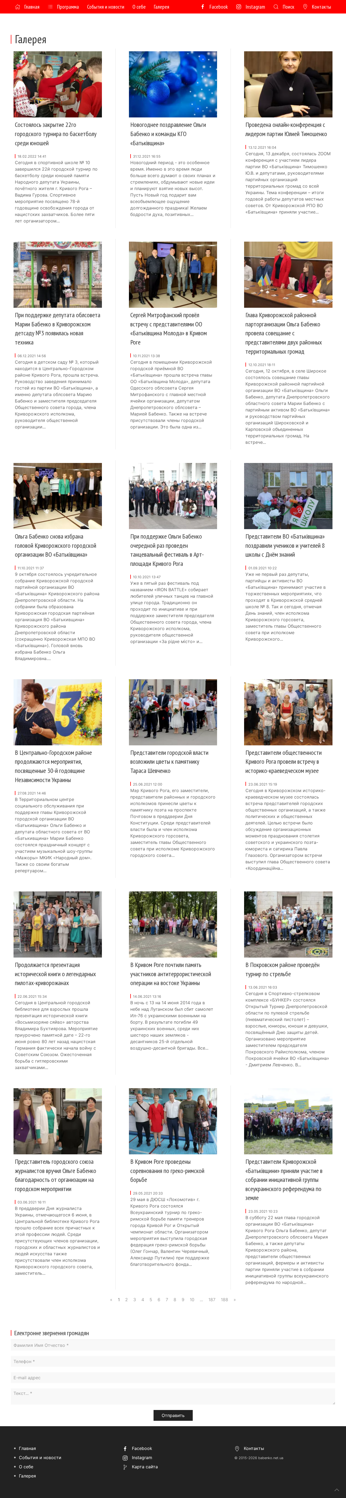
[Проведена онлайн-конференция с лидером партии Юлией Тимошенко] (288, 84)
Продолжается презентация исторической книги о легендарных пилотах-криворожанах (55, 974)
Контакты (321, 6)
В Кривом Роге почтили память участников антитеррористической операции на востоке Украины (170, 974)
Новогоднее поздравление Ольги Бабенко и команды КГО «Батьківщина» (168, 133)
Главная (31, 6)
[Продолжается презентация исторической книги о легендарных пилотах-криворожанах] (58, 924)
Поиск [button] (288, 6)
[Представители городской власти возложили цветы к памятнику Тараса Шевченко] (173, 712)
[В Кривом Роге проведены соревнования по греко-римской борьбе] (173, 1121)
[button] (337, 1490)
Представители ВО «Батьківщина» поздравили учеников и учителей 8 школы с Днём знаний (285, 545)
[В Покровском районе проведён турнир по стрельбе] (288, 924)
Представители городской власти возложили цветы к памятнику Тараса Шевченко (169, 761)
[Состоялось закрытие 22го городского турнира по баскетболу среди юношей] (58, 84)
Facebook (218, 6)
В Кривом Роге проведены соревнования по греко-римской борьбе (167, 1170)
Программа (68, 6)
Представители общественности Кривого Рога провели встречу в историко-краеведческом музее (283, 761)
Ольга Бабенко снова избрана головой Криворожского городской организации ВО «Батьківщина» (55, 545)
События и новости (105, 6)
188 (224, 1299)
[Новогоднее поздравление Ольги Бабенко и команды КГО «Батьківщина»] (173, 84)
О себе (139, 6)
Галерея (161, 6)
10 (192, 1299)
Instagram (255, 6)
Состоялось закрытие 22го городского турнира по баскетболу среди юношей (56, 133)
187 (211, 1299)
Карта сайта (144, 1466)
